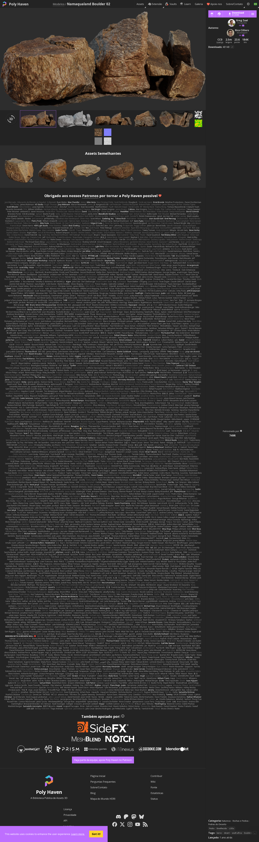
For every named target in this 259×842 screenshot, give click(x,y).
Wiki (153, 781)
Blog (93, 793)
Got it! (96, 834)
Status (154, 798)
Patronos (90, 195)
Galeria (199, 4)
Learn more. (78, 834)
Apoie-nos (216, 4)
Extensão (157, 4)
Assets (140, 4)
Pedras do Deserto (217, 824)
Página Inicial (97, 776)
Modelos (58, 4)
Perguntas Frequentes (103, 781)
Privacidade (70, 815)
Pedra (211, 828)
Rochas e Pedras (241, 820)
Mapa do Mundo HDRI (102, 798)
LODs (231, 828)
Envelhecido (222, 828)
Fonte (154, 787)
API (65, 820)
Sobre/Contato (234, 4)
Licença (68, 809)
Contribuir (156, 776)
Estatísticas (157, 793)
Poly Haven (18, 4)
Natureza (226, 820)
